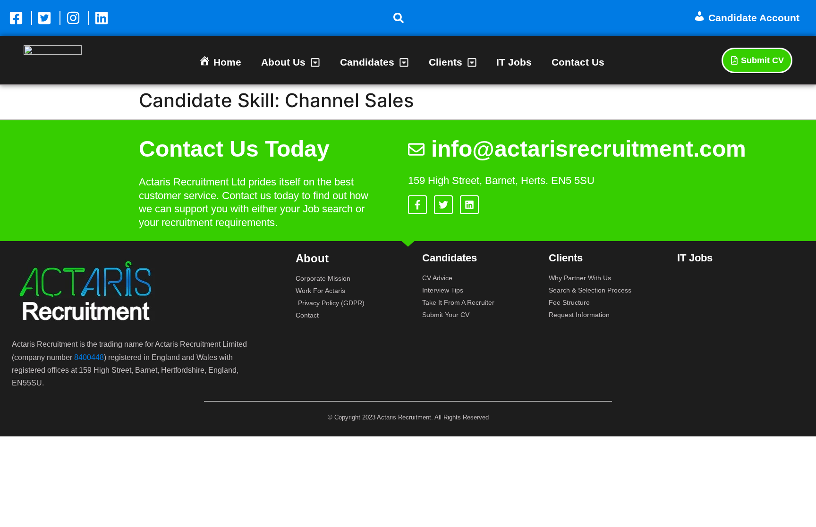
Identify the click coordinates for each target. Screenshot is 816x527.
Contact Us (578, 62)
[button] (398, 17)
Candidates (367, 62)
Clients (445, 62)
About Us (283, 62)
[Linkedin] (469, 204)
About (312, 258)
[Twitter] (443, 204)
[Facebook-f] (417, 204)
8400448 (89, 357)
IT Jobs (514, 62)
